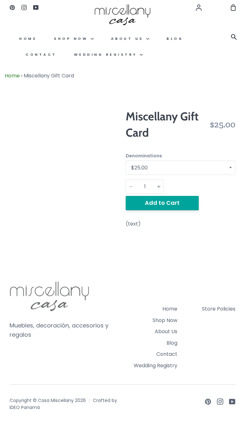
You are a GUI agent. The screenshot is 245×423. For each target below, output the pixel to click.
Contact (41, 54)
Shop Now (72, 38)
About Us (128, 38)
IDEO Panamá (25, 407)
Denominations (144, 156)
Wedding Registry (107, 54)
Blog (175, 38)
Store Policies (218, 308)
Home (28, 38)
